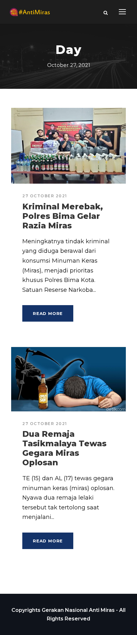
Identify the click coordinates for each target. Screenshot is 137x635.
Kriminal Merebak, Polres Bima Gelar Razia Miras (62, 216)
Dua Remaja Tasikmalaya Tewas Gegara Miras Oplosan (64, 448)
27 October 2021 (44, 195)
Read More (48, 313)
